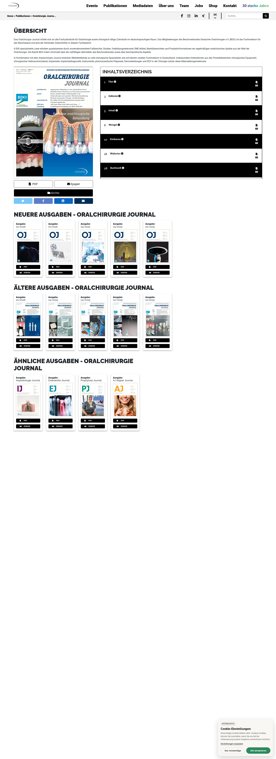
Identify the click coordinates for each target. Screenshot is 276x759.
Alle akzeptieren (258, 750)
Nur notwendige (233, 750)
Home (10, 16)
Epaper (75, 184)
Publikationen (23, 16)
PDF (35, 184)
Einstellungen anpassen (232, 743)
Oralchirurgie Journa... (44, 16)
